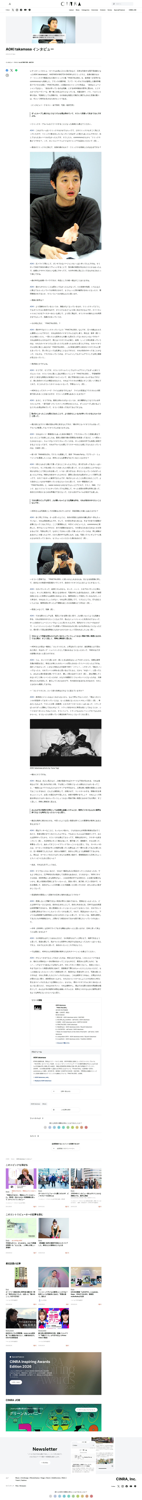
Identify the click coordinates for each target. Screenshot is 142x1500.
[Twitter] (13, 10)
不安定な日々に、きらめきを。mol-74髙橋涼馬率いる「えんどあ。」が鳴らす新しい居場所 (21, 1245)
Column (102, 10)
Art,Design (24, 1478)
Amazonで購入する (63, 1043)
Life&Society (55, 1478)
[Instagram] (17, 10)
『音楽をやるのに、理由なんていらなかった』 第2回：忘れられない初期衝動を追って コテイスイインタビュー (20, 1197)
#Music (44, 1104)
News (78, 10)
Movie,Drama (34, 1478)
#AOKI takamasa (35, 1104)
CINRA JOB (132, 10)
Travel (17, 1480)
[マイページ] (10, 4)
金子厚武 (23, 62)
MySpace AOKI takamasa (43, 1080)
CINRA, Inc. (126, 1479)
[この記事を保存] (7, 75)
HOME (7, 1159)
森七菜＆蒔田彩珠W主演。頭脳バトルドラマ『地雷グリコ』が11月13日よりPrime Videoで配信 (53, 1335)
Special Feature (119, 10)
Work (63, 1478)
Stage (43, 1478)
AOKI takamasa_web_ (42, 1077)
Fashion (24, 1480)
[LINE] (29, 10)
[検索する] (114, 4)
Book (48, 1478)
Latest (71, 10)
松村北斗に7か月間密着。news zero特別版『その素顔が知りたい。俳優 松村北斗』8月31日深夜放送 (21, 1335)
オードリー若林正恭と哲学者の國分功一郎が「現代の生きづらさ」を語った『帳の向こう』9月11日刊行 (20, 1294)
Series (110, 10)
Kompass (23, 1485)
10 (86, 1127)
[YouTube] (25, 10)
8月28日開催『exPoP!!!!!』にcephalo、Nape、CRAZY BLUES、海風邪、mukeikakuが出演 (85, 1294)
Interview (94, 10)
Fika (16, 1485)
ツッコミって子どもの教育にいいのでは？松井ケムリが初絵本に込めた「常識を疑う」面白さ (53, 1294)
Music (12, 1159)
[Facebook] (21, 10)
